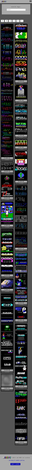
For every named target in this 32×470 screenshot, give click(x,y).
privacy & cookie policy (16, 460)
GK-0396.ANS (7, 275)
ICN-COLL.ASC (7, 171)
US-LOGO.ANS (21, 442)
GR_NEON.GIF (7, 289)
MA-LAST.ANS (7, 197)
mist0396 (7, 276)
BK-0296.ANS (21, 302)
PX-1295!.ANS (21, 386)
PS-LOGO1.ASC (7, 158)
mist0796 (21, 250)
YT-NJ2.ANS (21, 100)
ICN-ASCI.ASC (21, 248)
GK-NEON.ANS (7, 225)
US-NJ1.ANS (21, 147)
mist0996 (21, 183)
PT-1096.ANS (21, 135)
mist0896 (7, 172)
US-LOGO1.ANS (21, 320)
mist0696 (7, 227)
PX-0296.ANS (7, 370)
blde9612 (7, 159)
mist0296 (21, 304)
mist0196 (21, 387)
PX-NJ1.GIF (7, 388)
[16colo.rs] (3, 1)
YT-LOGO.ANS (21, 81)
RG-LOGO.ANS (21, 181)
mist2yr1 (21, 137)
